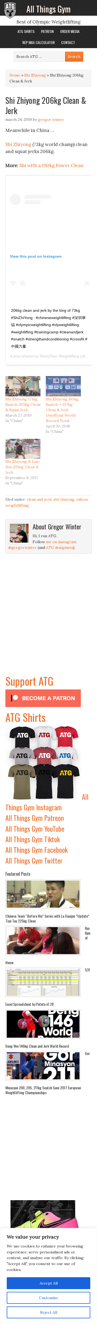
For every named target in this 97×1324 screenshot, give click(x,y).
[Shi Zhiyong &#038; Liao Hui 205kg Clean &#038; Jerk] (22, 449)
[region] (48, 1276)
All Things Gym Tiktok (32, 839)
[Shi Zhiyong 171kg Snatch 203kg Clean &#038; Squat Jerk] (22, 386)
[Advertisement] (48, 624)
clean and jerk (39, 499)
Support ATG (29, 681)
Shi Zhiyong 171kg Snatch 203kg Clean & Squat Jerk (22, 404)
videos (82, 499)
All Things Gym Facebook (36, 850)
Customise (48, 1297)
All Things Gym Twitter (34, 860)
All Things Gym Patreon (34, 818)
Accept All (49, 1283)
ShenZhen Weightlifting (59, 356)
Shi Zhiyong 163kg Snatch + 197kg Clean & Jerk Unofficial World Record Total (62, 410)
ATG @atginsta (59, 547)
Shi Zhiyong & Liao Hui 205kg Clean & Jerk (22, 467)
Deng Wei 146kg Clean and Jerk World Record (37, 1046)
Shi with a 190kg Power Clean (51, 165)
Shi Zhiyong (35, 75)
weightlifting (17, 505)
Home (14, 75)
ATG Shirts (25, 717)
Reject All (48, 1312)
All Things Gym (48, 9)
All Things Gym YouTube (34, 829)
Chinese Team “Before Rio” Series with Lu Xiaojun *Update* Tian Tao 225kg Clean (47, 918)
